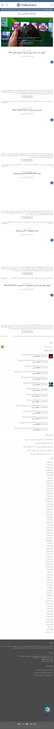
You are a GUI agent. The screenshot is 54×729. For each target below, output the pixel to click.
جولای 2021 (50, 567)
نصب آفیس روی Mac (14, 101)
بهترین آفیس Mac (28, 101)
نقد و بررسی (25, 171)
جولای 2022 (50, 541)
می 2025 (51, 478)
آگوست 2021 (50, 564)
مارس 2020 (50, 593)
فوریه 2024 (50, 507)
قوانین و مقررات (26, 726)
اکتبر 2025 (51, 465)
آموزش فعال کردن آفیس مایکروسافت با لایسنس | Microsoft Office (27, 285)
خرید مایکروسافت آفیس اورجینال (27, 230)
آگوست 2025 (50, 470)
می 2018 (51, 627)
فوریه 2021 (50, 580)
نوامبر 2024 (50, 494)
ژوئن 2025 (50, 475)
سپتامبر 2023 (50, 514)
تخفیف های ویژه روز (15, 726)
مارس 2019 (50, 611)
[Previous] (50, 32)
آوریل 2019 (50, 609)
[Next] (3, 32)
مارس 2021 (50, 577)
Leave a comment (4, 102)
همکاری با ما (9, 726)
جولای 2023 (50, 517)
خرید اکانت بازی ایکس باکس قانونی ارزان (44, 670)
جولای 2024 (50, 504)
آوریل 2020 (50, 590)
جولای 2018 (50, 624)
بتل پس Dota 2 (32, 165)
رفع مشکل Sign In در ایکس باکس (42, 443)
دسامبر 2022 (50, 530)
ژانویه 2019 (50, 617)
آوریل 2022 (50, 546)
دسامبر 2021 (50, 556)
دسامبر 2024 (50, 491)
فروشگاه (41, 726)
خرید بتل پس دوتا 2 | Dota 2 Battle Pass (27, 110)
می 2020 (51, 588)
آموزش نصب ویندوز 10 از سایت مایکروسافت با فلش (34, 447)
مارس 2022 (50, 548)
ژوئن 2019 (50, 606)
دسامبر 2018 (50, 619)
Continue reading (27, 43)
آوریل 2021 (50, 575)
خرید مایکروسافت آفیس (14, 278)
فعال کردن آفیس (25, 336)
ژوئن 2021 (50, 569)
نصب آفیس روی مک (6, 101)
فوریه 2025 (50, 486)
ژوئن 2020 (50, 585)
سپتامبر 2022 (50, 538)
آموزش (30, 50)
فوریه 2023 (50, 525)
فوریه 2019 (50, 614)
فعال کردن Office (32, 336)
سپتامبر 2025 (50, 467)
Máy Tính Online (49, 439)
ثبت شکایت (21, 726)
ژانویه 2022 (50, 554)
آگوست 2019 (50, 603)
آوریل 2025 (50, 480)
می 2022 (51, 543)
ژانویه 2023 (50, 528)
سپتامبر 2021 (50, 562)
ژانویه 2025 (50, 488)
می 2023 (51, 520)
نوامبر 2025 (50, 462)
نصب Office (20, 336)
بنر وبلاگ (26, 50)
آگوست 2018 (50, 622)
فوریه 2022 (50, 551)
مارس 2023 (50, 522)
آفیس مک (33, 101)
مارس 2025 (50, 483)
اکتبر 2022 (51, 535)
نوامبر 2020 (50, 582)
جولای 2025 (50, 473)
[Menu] (52, 5)
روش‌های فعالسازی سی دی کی (34, 726)
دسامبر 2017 (50, 632)
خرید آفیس (28, 278)
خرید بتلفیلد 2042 (21, 222)
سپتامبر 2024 (50, 499)
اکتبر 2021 (51, 559)
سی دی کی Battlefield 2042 (12, 222)
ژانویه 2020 (50, 596)
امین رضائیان (22, 56)
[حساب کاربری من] (7, 5)
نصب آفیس (15, 336)
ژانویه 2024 (50, 509)
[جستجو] (2, 9)
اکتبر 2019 (51, 598)
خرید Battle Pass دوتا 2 (19, 165)
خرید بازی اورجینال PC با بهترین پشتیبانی (44, 675)
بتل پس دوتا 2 (26, 165)
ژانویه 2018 (50, 630)
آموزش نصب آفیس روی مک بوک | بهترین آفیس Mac (27, 52)
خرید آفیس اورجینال (22, 278)
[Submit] (2, 347)
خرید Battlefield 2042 (28, 222)
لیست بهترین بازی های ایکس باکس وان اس (34, 439)
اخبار (28, 50)
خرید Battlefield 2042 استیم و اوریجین (27, 173)
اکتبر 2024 (51, 496)
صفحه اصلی (45, 726)
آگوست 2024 (50, 501)
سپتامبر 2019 (50, 601)
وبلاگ (23, 50)
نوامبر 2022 (50, 533)
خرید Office (33, 278)
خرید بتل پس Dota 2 (10, 165)
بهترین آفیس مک (21, 101)
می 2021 (51, 572)
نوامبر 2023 (50, 512)
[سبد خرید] (2, 5)
